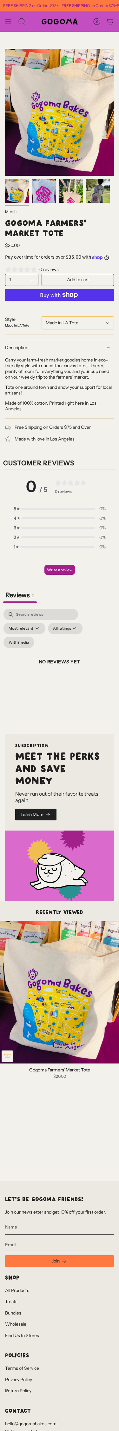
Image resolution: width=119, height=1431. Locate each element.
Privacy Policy (18, 1379)
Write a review (59, 569)
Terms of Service (22, 1368)
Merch (11, 211)
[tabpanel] (59, 669)
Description (16, 347)
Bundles (13, 1313)
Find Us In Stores (22, 1335)
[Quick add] (7, 1056)
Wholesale (15, 1324)
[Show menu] (8, 21)
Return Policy (18, 1391)
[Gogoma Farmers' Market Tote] (59, 992)
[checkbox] (18, 642)
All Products (17, 1290)
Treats (11, 1301)
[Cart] (110, 21)
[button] (60, 509)
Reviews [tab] (20, 595)
